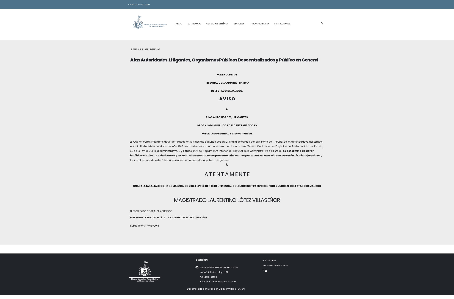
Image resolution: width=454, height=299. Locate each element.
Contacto (270, 260)
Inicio (178, 23)
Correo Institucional (276, 265)
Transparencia (259, 23)
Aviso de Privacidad (139, 4)
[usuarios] (266, 270)
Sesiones (239, 23)
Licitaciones (282, 23)
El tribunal (194, 23)
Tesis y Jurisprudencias (145, 49)
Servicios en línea (217, 23)
